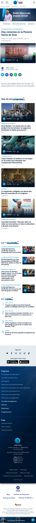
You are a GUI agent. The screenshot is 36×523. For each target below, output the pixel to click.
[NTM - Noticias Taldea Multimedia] (18, 488)
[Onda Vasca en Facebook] (11, 353)
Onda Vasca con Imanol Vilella (10, 394)
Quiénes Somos (13, 470)
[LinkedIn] (7, 74)
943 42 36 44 (19, 454)
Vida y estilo (9, 303)
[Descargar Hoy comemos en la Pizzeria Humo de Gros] (17, 60)
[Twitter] (2, 74)
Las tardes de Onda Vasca (9, 378)
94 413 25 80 (19, 449)
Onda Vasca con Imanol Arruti (10, 391)
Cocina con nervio (6, 430)
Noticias (4, 405)
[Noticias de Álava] (9, 497)
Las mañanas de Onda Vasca (10, 374)
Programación (6, 412)
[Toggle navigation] (2, 2)
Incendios (14, 6)
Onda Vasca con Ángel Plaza (10, 398)
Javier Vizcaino (6, 427)
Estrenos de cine (6, 156)
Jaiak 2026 (22, 6)
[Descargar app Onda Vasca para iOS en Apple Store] (24, 362)
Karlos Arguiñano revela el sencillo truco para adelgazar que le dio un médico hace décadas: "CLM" (18, 324)
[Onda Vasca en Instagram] (20, 353)
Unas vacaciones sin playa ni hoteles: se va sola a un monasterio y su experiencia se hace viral (19, 315)
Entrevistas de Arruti (19, 24)
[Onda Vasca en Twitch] (24, 353)
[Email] (20, 74)
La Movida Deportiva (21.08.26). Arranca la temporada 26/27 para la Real (11, 250)
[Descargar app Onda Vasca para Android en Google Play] (12, 362)
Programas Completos (8, 269)
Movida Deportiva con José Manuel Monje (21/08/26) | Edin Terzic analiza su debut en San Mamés (11, 261)
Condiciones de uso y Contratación (12, 476)
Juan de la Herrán (6, 423)
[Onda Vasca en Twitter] (7, 353)
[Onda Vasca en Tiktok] (29, 353)
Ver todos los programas (9, 401)
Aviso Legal (24, 470)
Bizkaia (7, 330)
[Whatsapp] (15, 74)
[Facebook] (11, 74)
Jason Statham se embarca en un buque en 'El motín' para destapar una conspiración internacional (17, 160)
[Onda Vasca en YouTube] (16, 353)
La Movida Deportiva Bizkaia (10, 257)
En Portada (6, 24)
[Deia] (8, 494)
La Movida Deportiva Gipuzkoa (10, 247)
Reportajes (5, 408)
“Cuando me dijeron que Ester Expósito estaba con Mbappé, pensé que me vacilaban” (20, 306)
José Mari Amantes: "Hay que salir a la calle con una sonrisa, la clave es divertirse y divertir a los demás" (18, 224)
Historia (4, 189)
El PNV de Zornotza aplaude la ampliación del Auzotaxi (20, 333)
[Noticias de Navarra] (25, 497)
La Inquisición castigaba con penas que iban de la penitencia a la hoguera (16, 192)
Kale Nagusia (5, 381)
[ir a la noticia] (18, 112)
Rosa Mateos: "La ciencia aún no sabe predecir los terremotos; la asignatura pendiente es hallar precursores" (16, 128)
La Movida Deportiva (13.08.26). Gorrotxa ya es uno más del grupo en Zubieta (11, 289)
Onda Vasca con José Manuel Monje (12, 384)
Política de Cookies (25, 473)
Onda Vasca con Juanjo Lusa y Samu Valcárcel (15, 388)
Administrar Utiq (28, 476)
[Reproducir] (3, 60)
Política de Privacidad (11, 473)
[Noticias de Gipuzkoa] (21, 494)
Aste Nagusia (5, 6)
